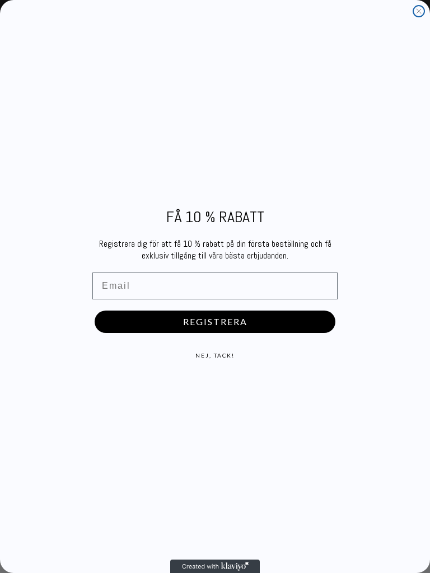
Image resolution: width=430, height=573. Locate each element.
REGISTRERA (215, 321)
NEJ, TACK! (215, 355)
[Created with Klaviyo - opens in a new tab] (215, 566)
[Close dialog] (418, 11)
